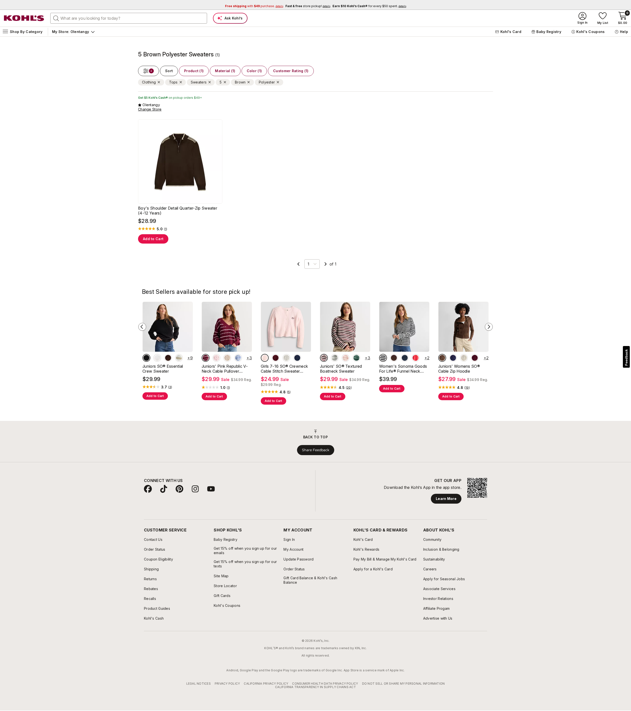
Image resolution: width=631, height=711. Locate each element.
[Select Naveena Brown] (394, 358)
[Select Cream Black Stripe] (383, 358)
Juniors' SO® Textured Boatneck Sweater (341, 369)
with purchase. (254, 6)
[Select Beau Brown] (442, 358)
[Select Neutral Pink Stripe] (346, 358)
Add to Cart (153, 239)
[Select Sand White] (227, 358)
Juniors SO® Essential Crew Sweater (162, 369)
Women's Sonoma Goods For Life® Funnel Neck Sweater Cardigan (403, 369)
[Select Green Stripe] (356, 358)
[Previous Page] (298, 264)
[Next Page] (326, 264)
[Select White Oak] (464, 358)
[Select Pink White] (216, 358)
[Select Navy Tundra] (297, 358)
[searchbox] (128, 18)
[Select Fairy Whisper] (265, 358)
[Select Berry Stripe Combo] (324, 358)
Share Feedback (315, 450)
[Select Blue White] (238, 358)
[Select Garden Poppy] (416, 358)
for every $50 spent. (369, 6)
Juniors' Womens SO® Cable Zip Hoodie (459, 369)
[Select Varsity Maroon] (475, 358)
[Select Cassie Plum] (168, 358)
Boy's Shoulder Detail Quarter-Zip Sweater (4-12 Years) (177, 210)
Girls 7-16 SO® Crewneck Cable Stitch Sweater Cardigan (284, 369)
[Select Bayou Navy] (453, 358)
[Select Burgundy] (276, 358)
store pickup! (307, 6)
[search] (56, 18)
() (165, 229)
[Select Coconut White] (157, 358)
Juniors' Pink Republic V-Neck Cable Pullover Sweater (225, 369)
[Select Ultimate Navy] (405, 358)
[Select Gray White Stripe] (335, 358)
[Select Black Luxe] (146, 358)
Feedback (626, 357)
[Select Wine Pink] (206, 358)
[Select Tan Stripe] (179, 358)
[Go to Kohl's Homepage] (24, 18)
